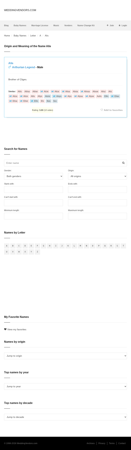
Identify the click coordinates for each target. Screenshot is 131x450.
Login (124, 25)
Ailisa (27, 91)
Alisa (67, 91)
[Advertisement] (65, 129)
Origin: (71, 170)
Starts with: (9, 184)
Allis (33, 96)
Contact (122, 443)
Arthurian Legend (23, 67)
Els (42, 101)
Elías (116, 96)
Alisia (75, 91)
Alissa (87, 91)
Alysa (80, 96)
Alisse (95, 91)
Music (56, 25)
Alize (25, 96)
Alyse (91, 96)
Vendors (68, 25)
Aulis (99, 96)
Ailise (35, 91)
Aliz (110, 91)
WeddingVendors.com (20, 10)
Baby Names (20, 25)
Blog (6, 25)
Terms (112, 443)
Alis (10, 63)
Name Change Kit (85, 25)
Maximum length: (76, 210)
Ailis (20, 91)
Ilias (48, 101)
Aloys (58, 96)
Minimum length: (11, 210)
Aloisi (47, 96)
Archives (91, 443)
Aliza (15, 96)
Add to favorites (113, 110)
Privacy (101, 443)
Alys (69, 96)
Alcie (46, 91)
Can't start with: (11, 197)
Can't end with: (75, 197)
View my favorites (16, 329)
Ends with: (73, 184)
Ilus (55, 101)
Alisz (103, 91)
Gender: (8, 170)
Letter (33, 35)
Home (7, 35)
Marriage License (39, 25)
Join (112, 25)
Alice (57, 91)
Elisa (15, 101)
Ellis (36, 101)
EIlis (106, 96)
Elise (25, 101)
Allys (40, 96)
